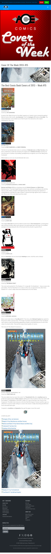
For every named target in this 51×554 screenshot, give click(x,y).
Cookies (30, 540)
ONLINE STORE (5, 503)
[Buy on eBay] (3, 109)
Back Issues (5, 508)
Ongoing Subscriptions (7, 516)
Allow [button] (46, 2)
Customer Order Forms (30, 508)
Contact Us (27, 520)
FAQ (26, 518)
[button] (47, 7)
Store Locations (28, 515)
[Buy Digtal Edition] (8, 109)
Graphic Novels (6, 511)
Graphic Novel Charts (29, 506)
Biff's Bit (27, 503)
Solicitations (28, 507)
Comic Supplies (6, 512)
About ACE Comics (29, 514)
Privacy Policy (30, 538)
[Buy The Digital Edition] (8, 217)
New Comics (5, 506)
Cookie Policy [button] (34, 2)
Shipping (27, 517)
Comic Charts (28, 504)
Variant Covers (6, 509)
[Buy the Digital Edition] (8, 181)
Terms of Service (36, 545)
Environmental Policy (23, 540)
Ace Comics (23, 7)
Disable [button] (41, 2)
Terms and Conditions (22, 538)
